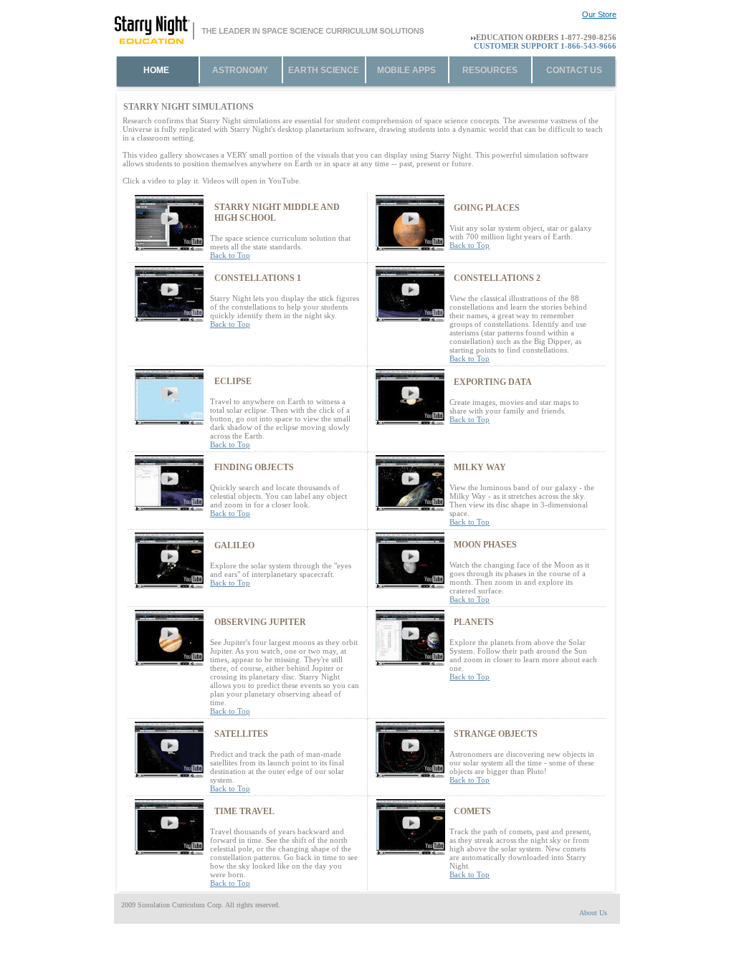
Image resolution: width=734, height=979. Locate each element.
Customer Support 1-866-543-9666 (545, 46)
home (156, 70)
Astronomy (240, 70)
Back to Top (230, 255)
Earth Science (323, 70)
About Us (593, 913)
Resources (490, 70)
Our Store (599, 14)
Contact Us (574, 70)
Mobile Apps (406, 70)
